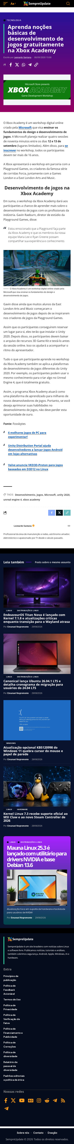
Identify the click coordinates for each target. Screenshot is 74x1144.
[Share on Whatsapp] (23, 65)
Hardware (22, 809)
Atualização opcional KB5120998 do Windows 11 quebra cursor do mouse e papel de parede (33, 750)
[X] (13, 1101)
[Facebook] (5, 1101)
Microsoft (25, 127)
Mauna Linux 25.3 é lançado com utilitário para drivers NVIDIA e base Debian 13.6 (36, 856)
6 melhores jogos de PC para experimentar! (27, 435)
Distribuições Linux (31, 842)
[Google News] (30, 1101)
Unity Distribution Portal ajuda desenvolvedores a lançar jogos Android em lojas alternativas (35, 450)
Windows (11, 743)
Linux (13, 842)
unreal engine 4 (12, 499)
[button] (6, 3)
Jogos (40, 494)
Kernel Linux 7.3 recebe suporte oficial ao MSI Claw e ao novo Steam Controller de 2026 (35, 817)
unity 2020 (63, 494)
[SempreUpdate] (37, 3)
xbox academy (31, 499)
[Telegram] (55, 1101)
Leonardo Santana (22, 57)
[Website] (69, 526)
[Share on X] (17, 65)
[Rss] (63, 1101)
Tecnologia (14, 20)
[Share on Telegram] (30, 65)
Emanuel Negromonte (21, 918)
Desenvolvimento (25, 494)
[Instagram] (39, 1101)
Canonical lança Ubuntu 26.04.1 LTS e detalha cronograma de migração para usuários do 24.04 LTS (33, 684)
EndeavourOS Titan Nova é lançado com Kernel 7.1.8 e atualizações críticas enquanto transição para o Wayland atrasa (36, 618)
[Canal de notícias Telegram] (6, 1109)
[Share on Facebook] (11, 65)
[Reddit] (47, 1101)
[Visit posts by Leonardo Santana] (7, 526)
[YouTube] (21, 1101)
